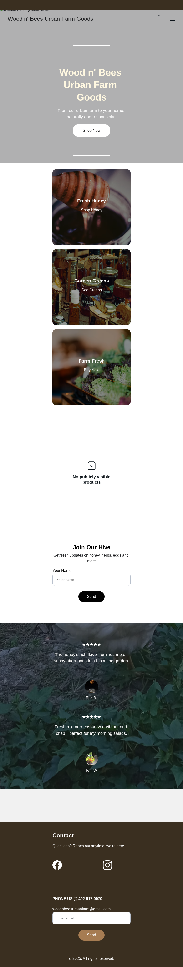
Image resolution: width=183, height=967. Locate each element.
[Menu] (172, 19)
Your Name (61, 571)
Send (91, 596)
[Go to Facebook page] (57, 865)
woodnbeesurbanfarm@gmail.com (81, 909)
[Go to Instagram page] (107, 865)
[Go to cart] (159, 18)
